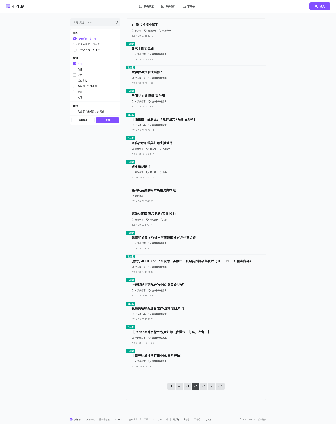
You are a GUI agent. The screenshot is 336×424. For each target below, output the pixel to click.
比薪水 (186, 419)
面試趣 (176, 419)
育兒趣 (208, 419)
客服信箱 (133, 419)
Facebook (119, 419)
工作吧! (197, 419)
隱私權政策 (104, 419)
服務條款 (90, 419)
